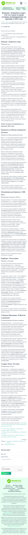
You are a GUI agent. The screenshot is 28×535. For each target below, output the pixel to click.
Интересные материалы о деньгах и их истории (16, 442)
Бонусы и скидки (20, 7)
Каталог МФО (9, 486)
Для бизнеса (21, 488)
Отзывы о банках (14, 490)
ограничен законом (7, 512)
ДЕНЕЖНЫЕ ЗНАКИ (9, 444)
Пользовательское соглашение (14, 526)
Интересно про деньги (8, 9)
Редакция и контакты (14, 491)
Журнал (7, 22)
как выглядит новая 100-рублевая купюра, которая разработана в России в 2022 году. (14, 424)
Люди (24, 9)
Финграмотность (7, 7)
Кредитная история (9, 488)
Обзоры (18, 9)
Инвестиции (19, 486)
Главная (3, 22)
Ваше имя (3, 454)
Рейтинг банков (17, 485)
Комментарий (4, 456)
